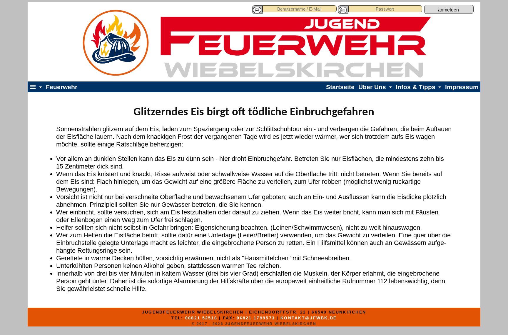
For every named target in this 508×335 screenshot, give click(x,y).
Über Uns (372, 87)
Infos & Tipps (415, 87)
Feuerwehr (61, 87)
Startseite (340, 87)
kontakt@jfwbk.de (308, 318)
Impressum (462, 87)
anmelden (448, 9)
